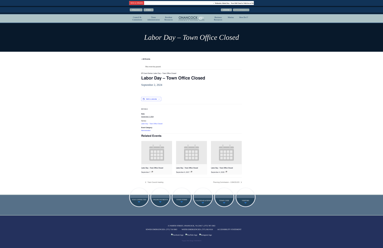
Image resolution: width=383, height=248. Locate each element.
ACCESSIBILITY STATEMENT (229, 229)
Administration (146, 130)
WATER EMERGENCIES (191, 229)
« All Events (145, 59)
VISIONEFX (197, 241)
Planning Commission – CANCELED (226, 182)
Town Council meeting (155, 182)
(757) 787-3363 (209, 226)
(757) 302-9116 (207, 229)
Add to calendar (151, 99)
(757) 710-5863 (171, 229)
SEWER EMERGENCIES (155, 229)
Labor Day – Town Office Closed (151, 124)
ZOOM (226, 10)
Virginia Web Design (187, 241)
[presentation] (156, 152)
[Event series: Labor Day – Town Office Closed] (152, 171)
